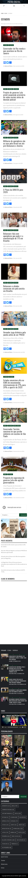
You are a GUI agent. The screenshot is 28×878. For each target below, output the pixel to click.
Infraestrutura (6, 828)
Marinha (13, 832)
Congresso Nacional (8, 809)
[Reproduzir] (3, 727)
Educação (22, 817)
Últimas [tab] (9, 650)
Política (11, 45)
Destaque (5, 817)
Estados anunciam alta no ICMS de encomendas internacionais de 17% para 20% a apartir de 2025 (14, 384)
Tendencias (14, 843)
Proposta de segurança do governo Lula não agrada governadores (13, 480)
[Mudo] (22, 727)
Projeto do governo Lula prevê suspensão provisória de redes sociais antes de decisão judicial (14, 96)
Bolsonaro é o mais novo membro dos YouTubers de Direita (18, 691)
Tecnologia (5, 843)
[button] (14, 528)
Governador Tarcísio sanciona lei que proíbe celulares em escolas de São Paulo (14, 432)
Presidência (16, 654)
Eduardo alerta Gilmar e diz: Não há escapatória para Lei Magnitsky (13, 557)
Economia (6, 376)
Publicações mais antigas (14, 507)
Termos (3, 860)
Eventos (14, 824)
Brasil (5, 89)
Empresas (11, 89)
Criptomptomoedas (7, 813)
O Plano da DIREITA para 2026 (13, 191)
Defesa (10, 665)
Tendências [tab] (15, 650)
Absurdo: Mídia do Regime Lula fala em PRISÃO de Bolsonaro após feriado (14, 551)
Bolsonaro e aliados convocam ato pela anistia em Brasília (14, 288)
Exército (21, 824)
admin (11, 661)
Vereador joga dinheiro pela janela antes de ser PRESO (14, 333)
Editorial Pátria (8, 66)
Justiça (5, 832)
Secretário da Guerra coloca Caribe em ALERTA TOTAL (13, 571)
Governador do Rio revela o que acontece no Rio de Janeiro (14, 51)
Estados (6, 45)
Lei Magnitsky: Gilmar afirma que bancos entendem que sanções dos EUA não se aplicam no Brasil (14, 564)
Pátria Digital (14, 1)
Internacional (16, 697)
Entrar (2, 868)
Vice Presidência (6, 847)
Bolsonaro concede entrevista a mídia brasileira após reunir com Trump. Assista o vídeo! (18, 700)
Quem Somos (4, 857)
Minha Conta (4, 864)
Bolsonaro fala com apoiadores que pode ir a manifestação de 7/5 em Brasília (13, 237)
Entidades (14, 821)
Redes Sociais (17, 425)
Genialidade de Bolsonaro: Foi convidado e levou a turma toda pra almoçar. (17, 657)
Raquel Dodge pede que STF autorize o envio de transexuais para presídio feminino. (17, 681)
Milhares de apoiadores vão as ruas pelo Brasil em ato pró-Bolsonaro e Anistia (14, 143)
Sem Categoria (23, 654)
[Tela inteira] (25, 727)
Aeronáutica (6, 805)
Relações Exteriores (8, 840)
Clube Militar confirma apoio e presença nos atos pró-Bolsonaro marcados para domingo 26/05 (17, 669)
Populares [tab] (3, 650)
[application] (14, 721)
